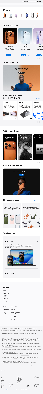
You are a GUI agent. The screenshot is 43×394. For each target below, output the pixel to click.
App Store (10, 386)
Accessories (2, 382)
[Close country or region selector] (41, 1)
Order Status (18, 382)
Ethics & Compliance (36, 384)
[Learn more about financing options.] (25, 110)
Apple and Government (28, 386)
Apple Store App (19, 378)
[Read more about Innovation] (10, 147)
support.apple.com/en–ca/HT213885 (21, 358)
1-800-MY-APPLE (20, 389)
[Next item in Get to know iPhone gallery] (39, 162)
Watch (1, 377)
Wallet (1, 386)
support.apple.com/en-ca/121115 (5, 352)
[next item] (39, 16)
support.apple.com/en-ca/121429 (25, 355)
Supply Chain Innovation (36, 377)
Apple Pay (2, 387)
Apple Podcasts (11, 384)
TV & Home (2, 380)
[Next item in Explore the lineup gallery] (39, 58)
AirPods (2, 379)
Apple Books (10, 385)
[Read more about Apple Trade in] (10, 110)
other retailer (12, 389)
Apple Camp (18, 377)
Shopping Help (19, 383)
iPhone (2, 376)
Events (34, 385)
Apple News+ (10, 383)
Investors (35, 383)
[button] (29, 1)
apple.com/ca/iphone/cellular (8, 347)
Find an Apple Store (8, 389)
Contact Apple (35, 386)
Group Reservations (19, 376)
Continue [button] (39, 1)
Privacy (35, 376)
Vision (1, 378)
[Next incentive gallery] (39, 122)
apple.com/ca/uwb (18, 361)
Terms (11, 330)
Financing (18, 381)
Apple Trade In (19, 380)
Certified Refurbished (19, 379)
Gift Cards (2, 383)
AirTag (1, 381)
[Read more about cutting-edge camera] (25, 147)
